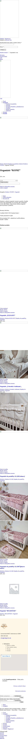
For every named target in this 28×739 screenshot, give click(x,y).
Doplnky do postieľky (11, 104)
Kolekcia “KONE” (9, 192)
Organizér (17, 192)
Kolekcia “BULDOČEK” (6, 613)
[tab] (15, 196)
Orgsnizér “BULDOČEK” (8, 611)
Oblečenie (8, 110)
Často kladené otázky (12, 647)
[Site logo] (9, 37)
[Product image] (14, 271)
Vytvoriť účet (8, 40)
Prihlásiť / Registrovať (8, 729)
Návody (8, 649)
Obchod (6, 164)
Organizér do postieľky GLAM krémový (12, 476)
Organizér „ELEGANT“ (7, 315)
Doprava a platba (11, 645)
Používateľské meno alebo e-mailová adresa (11, 42)
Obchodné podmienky (20, 691)
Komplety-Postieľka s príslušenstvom (15, 106)
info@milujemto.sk (6, 638)
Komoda (8, 105)
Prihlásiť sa (3, 49)
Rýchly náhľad (3, 309)
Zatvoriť (2, 732)
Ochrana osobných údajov (19, 686)
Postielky (8, 108)
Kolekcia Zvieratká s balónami (12, 389)
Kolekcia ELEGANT (10, 318)
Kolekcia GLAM (9, 479)
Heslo (2, 47)
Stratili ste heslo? (4, 52)
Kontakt (8, 650)
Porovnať (5, 727)
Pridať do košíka (4, 182)
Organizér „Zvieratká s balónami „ (11, 386)
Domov (2, 164)
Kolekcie (21, 164)
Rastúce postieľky (10, 109)
